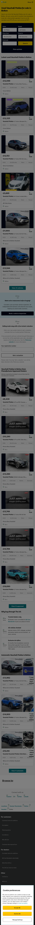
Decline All (17, 913)
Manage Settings (17, 920)
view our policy (23, 903)
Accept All (17, 907)
